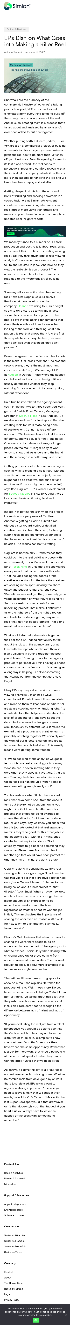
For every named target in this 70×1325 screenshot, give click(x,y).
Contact (8, 1272)
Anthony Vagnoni (13, 52)
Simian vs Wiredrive (14, 1235)
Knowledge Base (13, 1209)
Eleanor (22, 306)
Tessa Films (20, 566)
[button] (64, 6)
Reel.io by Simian (13, 1288)
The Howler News (13, 1283)
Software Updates (14, 1215)
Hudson (13, 374)
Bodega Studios (19, 493)
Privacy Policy (11, 1299)
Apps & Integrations (15, 1204)
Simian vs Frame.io (14, 1240)
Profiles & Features (16, 29)
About (7, 1277)
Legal (7, 1294)
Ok (35, 1320)
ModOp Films (28, 416)
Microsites (9, 1184)
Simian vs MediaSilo (15, 1246)
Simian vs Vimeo (13, 1252)
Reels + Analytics (13, 1172)
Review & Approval (14, 1178)
